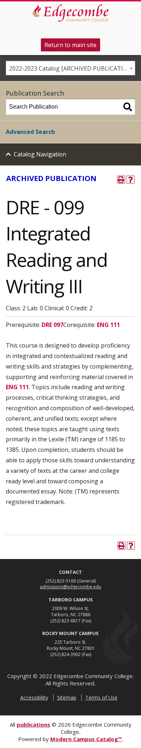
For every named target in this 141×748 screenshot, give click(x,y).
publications (33, 724)
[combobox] (70, 68)
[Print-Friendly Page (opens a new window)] (121, 180)
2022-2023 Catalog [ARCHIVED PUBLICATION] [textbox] (71, 68)
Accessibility (34, 697)
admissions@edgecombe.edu (70, 587)
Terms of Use (101, 697)
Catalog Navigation (40, 154)
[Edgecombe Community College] (70, 13)
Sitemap (66, 697)
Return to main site (70, 45)
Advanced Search (30, 132)
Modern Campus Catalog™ (86, 739)
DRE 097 (52, 325)
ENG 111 (108, 325)
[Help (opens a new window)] (130, 180)
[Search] (127, 107)
